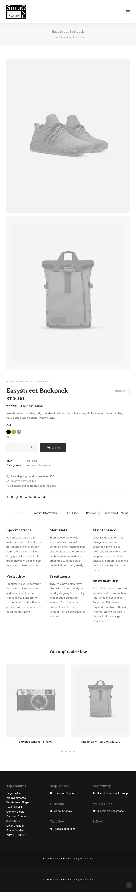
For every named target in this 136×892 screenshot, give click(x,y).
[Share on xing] (39, 497)
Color (10, 425)
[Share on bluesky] (35, 497)
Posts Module (14, 807)
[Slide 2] (66, 751)
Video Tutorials (63, 811)
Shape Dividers (15, 830)
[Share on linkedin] (26, 497)
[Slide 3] (70, 751)
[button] (128, 11)
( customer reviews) (31, 405)
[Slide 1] (62, 751)
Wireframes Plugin (17, 802)
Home (55, 37)
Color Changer (15, 825)
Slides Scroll (13, 821)
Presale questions (64, 828)
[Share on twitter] (12, 497)
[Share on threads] (16, 497)
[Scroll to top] (129, 885)
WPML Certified (16, 835)
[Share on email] (44, 497)
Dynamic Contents (17, 816)
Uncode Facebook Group (112, 793)
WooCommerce (16, 798)
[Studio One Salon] (16, 12)
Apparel (19, 381)
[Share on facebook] (7, 497)
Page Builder (14, 793)
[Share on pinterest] (21, 497)
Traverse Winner (36, 741)
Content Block (15, 811)
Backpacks (45, 465)
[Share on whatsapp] (30, 497)
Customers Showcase (110, 811)
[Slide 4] (74, 751)
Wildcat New (100, 741)
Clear (9, 437)
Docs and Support (65, 793)
